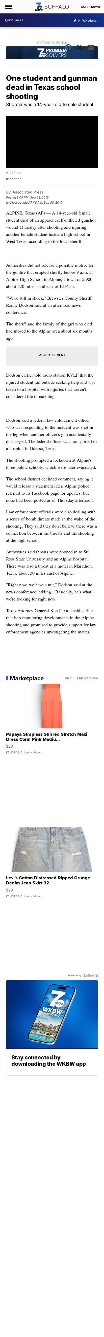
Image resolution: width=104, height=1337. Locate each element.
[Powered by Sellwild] (90, 975)
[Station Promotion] (52, 53)
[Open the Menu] (8, 6)
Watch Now (89, 6)
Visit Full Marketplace (81, 678)
